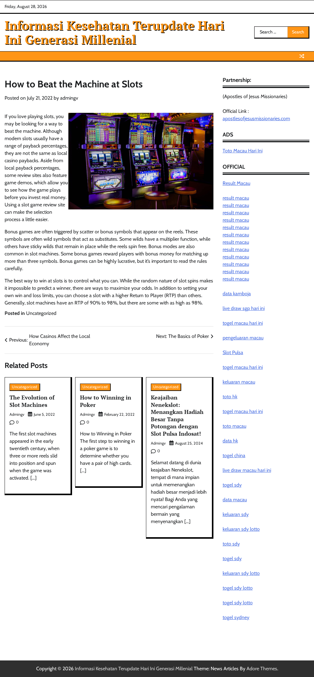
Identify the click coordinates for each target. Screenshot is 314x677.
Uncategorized (41, 313)
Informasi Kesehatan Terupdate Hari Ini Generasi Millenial (114, 32)
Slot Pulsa (233, 352)
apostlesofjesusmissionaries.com (256, 118)
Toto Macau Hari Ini (242, 151)
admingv (69, 98)
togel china (234, 455)
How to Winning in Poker (105, 401)
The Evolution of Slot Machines (32, 401)
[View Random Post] (301, 56)
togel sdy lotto (238, 588)
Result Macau (236, 183)
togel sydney (236, 617)
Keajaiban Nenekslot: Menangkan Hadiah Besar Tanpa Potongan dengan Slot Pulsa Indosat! (177, 415)
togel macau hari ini (243, 367)
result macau (236, 198)
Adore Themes (262, 668)
